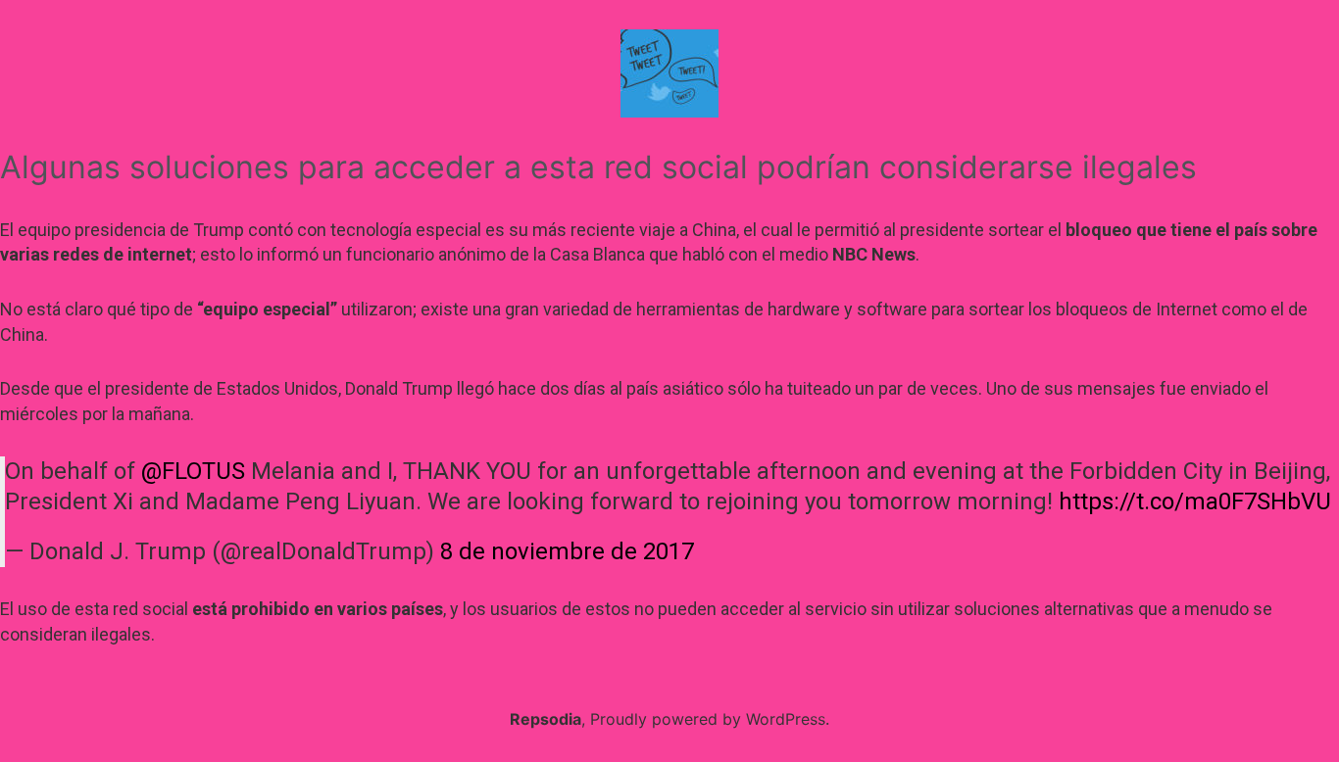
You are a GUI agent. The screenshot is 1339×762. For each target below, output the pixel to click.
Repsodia (545, 719)
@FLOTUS (193, 471)
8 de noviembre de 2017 (567, 551)
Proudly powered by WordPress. (709, 719)
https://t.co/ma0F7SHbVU (1195, 501)
